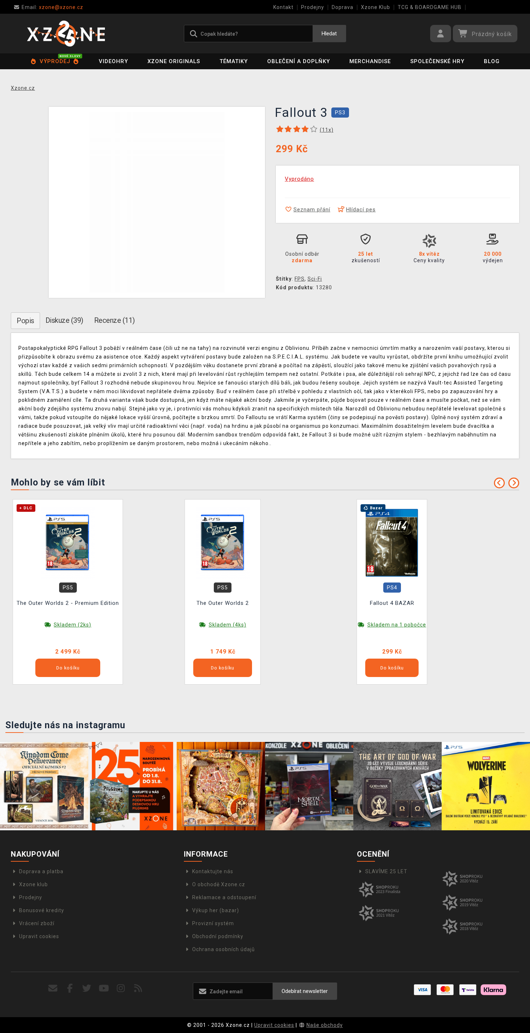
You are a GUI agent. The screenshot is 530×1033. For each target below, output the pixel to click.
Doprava (342, 7)
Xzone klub (33, 884)
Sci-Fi (315, 279)
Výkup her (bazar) (215, 910)
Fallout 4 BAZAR (392, 603)
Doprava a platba (41, 871)
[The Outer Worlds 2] (223, 542)
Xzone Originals (173, 61)
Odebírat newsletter (305, 991)
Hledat (329, 33)
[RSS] (138, 988)
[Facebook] (70, 988)
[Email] (52, 988)
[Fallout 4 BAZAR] (392, 542)
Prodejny (312, 7)
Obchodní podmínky (217, 936)
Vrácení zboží (36, 923)
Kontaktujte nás (212, 871)
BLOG (492, 61)
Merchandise (370, 61)
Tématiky (234, 61)
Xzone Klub (375, 7)
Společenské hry (437, 61)
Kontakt (283, 7)
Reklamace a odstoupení (224, 897)
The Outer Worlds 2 (222, 603)
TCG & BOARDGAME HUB (429, 7)
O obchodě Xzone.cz (218, 884)
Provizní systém (213, 923)
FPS (300, 279)
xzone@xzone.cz (52, 7)
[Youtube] (104, 988)
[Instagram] (121, 988)
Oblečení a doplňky (298, 61)
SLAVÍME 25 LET (386, 871)
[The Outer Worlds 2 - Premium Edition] (68, 542)
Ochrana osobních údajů (223, 949)
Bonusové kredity (41, 910)
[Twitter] (87, 988)
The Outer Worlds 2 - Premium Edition (68, 603)
